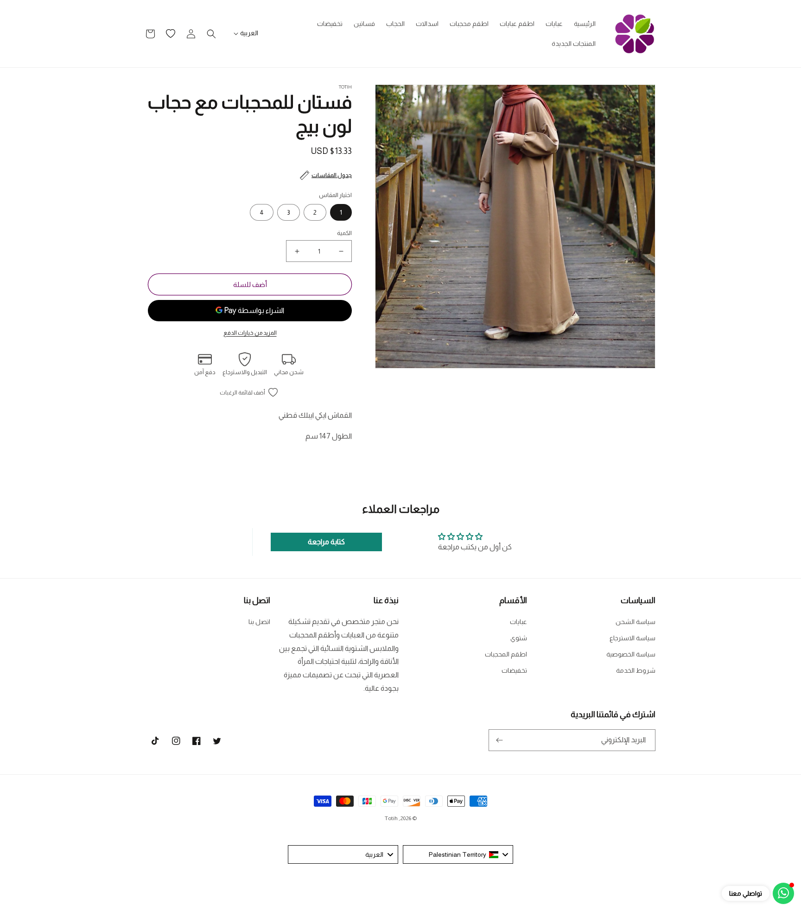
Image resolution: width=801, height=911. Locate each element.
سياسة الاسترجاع (632, 638)
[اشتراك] (499, 740)
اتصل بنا (259, 621)
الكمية (344, 232)
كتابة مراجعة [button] (326, 542)
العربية (249, 33)
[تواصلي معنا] (783, 893)
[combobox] (458, 854)
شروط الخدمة (635, 670)
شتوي (518, 638)
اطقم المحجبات (506, 654)
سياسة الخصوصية (630, 654)
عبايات (518, 621)
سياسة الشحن (635, 621)
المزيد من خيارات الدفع (250, 333)
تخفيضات (514, 670)
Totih (391, 818)
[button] (211, 34)
